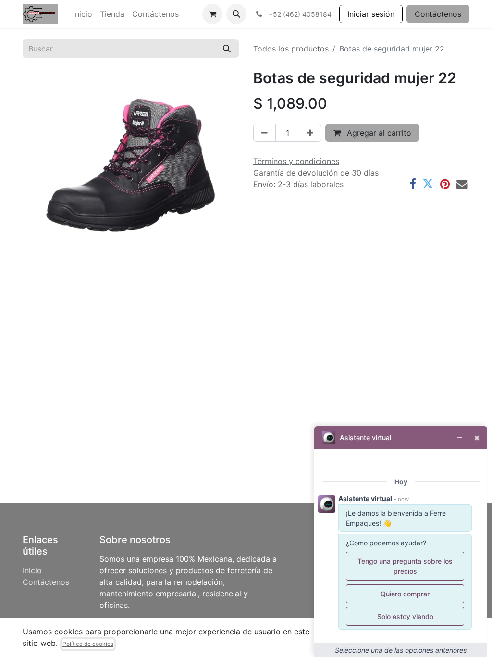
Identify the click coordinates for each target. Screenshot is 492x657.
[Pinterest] (445, 184)
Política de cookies (87, 643)
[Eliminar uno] (264, 133)
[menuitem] (82, 14)
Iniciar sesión (370, 14)
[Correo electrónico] (461, 184)
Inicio (32, 570)
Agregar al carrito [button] (377, 133)
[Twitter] (427, 184)
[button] (236, 14)
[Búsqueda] (227, 48)
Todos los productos (291, 48)
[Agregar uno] (310, 133)
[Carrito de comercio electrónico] (212, 14)
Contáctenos (438, 14)
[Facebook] (412, 184)
